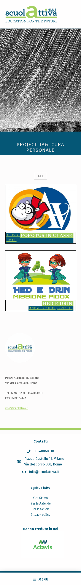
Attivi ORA (15, 235)
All (41, 176)
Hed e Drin (57, 303)
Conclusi (65, 308)
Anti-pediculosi (42, 308)
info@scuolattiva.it (16, 408)
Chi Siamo (40, 498)
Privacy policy (40, 514)
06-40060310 (44, 451)
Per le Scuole (40, 509)
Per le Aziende (41, 503)
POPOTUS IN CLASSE (46, 235)
